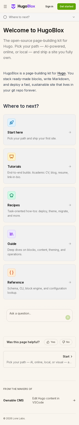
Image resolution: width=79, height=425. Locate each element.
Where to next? (21, 106)
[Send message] (67, 317)
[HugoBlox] (23, 6)
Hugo (62, 73)
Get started (66, 6)
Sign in (49, 6)
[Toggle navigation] (5, 6)
